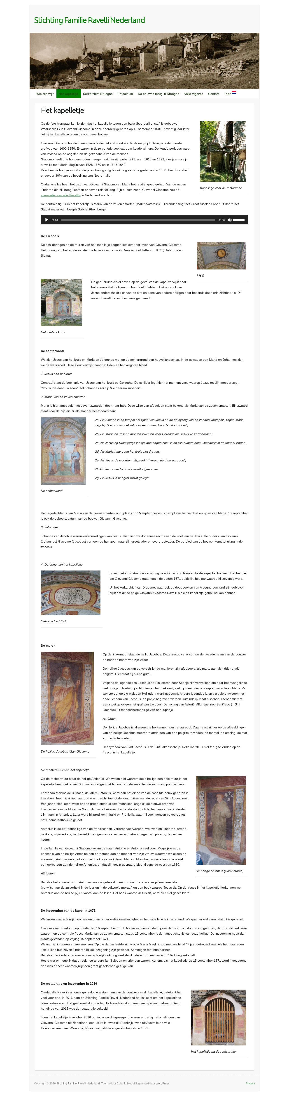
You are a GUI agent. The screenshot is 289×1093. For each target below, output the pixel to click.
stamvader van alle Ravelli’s (61, 195)
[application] (144, 219)
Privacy (250, 1083)
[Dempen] (229, 220)
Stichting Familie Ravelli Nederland (89, 20)
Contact (213, 94)
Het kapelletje (68, 94)
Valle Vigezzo (193, 94)
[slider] (239, 219)
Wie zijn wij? (45, 94)
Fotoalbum (125, 94)
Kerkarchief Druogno (98, 94)
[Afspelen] (46, 220)
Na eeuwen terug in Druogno (158, 94)
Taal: (228, 94)
